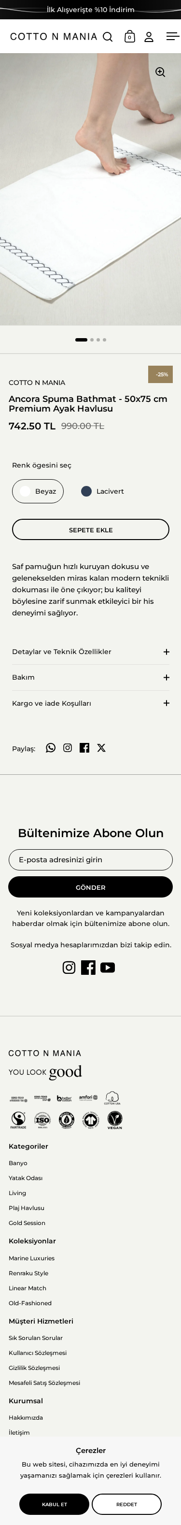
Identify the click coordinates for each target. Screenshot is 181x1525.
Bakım (23, 677)
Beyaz (45, 491)
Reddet (126, 1504)
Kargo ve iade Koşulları (51, 703)
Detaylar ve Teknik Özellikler (61, 651)
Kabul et (54, 1504)
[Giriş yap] (149, 36)
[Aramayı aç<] (108, 36)
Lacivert (110, 491)
